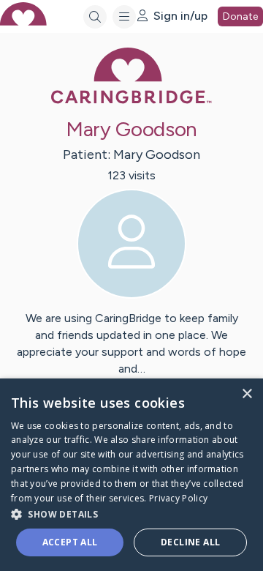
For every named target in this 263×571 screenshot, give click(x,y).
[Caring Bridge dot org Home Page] (131, 101)
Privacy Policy (178, 498)
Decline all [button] (190, 542)
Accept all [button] (70, 542)
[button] (131, 513)
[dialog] (131, 474)
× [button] (246, 394)
